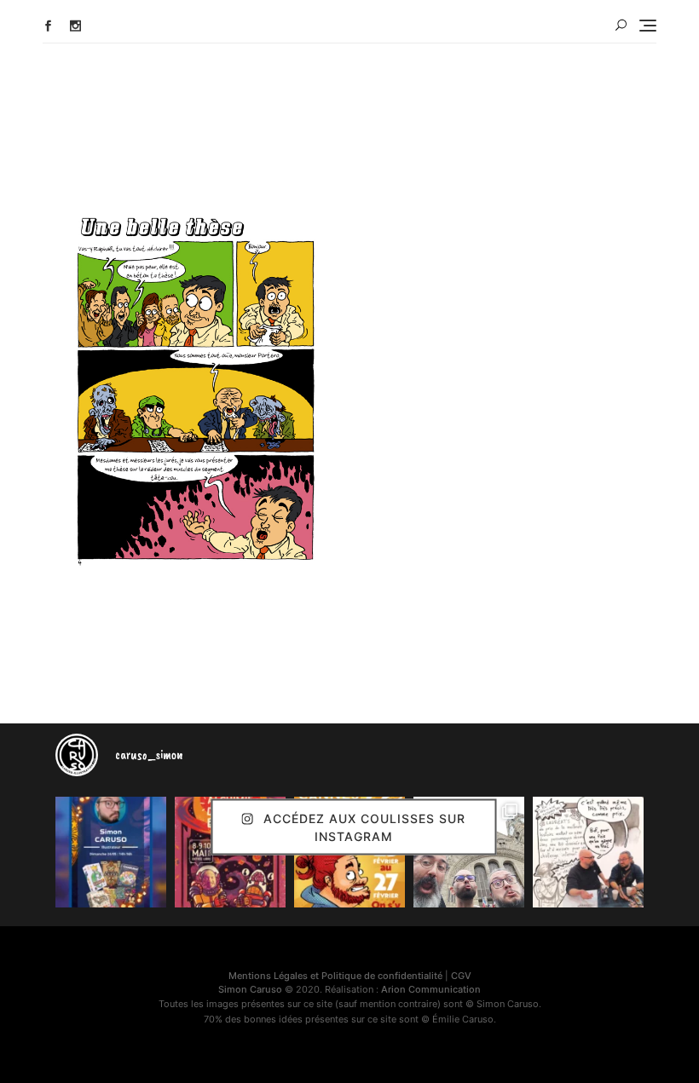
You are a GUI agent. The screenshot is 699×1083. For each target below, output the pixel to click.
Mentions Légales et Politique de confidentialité (335, 976)
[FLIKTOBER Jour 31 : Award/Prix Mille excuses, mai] (588, 852)
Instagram (75, 26)
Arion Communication (431, 989)
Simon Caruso (250, 989)
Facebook (48, 26)
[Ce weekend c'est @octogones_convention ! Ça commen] (110, 852)
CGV (461, 976)
